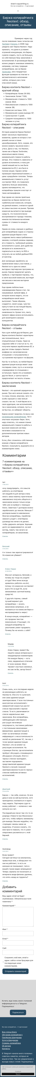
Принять (18, 1074)
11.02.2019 (11, 646)
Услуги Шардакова (10, 1040)
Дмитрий (6, 789)
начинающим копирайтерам (14, 417)
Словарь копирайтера (11, 1043)
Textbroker (6, 72)
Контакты (6, 1049)
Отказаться (18, 1071)
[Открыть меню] (18, 11)
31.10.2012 (5, 548)
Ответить (5, 536)
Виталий (5, 546)
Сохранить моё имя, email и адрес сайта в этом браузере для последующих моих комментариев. (19, 961)
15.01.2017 (5, 851)
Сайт (4, 948)
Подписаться (18, 1012)
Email (5, 939)
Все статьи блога (9, 1032)
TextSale (5, 44)
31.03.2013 (5, 685)
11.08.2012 (5, 484)
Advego (14, 44)
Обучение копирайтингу (12, 1035)
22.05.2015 (5, 791)
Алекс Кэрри (10, 569)
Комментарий (8, 906)
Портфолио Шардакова (12, 1037)
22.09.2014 (8, 571)
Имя (4, 929)
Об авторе (6, 1046)
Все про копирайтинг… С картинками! (14, 1027)
